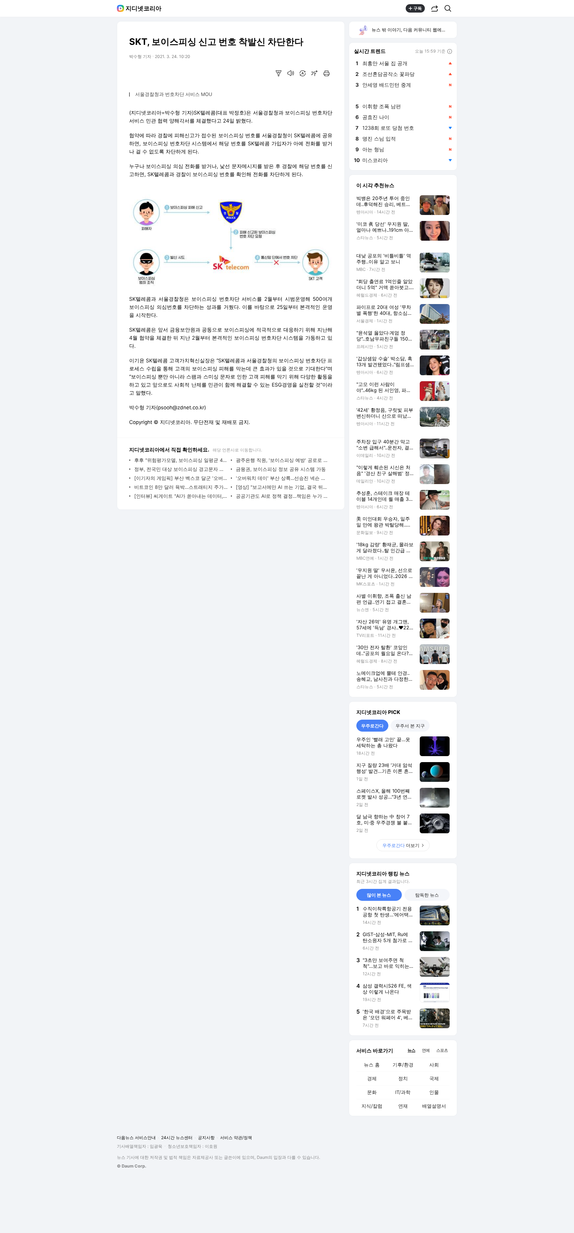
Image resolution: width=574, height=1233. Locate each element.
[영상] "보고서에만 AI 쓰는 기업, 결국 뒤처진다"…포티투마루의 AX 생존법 (282, 487)
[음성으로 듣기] (291, 73)
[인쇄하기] (326, 73)
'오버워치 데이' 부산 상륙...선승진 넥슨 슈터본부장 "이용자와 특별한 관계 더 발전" (282, 478)
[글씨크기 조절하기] (314, 73)
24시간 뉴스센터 (177, 1137)
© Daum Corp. (131, 1165)
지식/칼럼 (371, 1106)
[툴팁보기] (449, 51)
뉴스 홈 (372, 1065)
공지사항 (206, 1137)
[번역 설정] (303, 73)
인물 (434, 1092)
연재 (403, 1106)
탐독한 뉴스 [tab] (427, 895)
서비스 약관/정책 (236, 1137)
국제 (434, 1078)
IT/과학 (402, 1092)
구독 (417, 8)
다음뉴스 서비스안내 (136, 1137)
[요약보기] (279, 73)
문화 (372, 1092)
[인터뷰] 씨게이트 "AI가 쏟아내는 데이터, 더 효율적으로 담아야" (181, 496)
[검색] (449, 8)
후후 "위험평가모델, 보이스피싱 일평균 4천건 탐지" (181, 460)
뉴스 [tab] (411, 1050)
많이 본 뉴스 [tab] (379, 895)
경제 (372, 1078)
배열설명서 (434, 1106)
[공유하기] (434, 8)
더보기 (400, 845)
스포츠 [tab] (442, 1050)
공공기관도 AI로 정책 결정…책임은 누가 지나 (282, 496)
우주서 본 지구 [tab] (410, 726)
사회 (434, 1065)
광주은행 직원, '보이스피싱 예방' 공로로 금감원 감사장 (282, 460)
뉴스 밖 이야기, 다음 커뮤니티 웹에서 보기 (414, 30)
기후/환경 (403, 1065)
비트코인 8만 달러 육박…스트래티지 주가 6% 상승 (181, 487)
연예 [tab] (426, 1050)
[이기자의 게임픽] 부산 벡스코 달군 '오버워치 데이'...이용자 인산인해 (181, 478)
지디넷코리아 (143, 8)
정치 (403, 1078)
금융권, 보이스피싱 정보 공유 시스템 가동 (281, 469)
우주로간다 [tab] (372, 726)
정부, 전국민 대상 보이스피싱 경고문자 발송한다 (181, 469)
